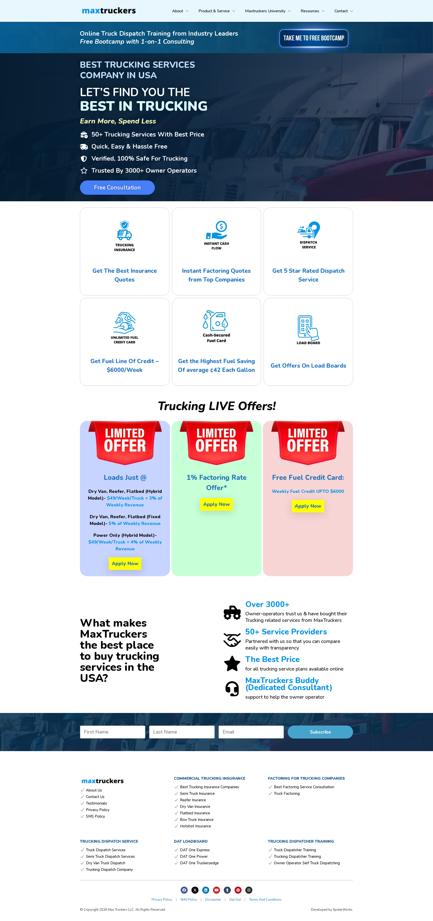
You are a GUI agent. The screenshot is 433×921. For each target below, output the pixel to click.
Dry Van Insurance (195, 806)
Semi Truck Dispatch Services (110, 856)
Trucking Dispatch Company (109, 869)
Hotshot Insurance (195, 826)
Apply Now (125, 563)
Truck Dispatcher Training (295, 850)
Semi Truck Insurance (197, 793)
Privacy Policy (98, 810)
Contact (341, 11)
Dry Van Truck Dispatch (105, 863)
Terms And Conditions (265, 899)
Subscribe (320, 732)
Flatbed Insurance (195, 813)
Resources (310, 11)
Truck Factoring (287, 793)
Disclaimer (213, 899)
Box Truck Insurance (196, 819)
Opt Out (235, 899)
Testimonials (96, 803)
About (177, 11)
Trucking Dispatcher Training (297, 856)
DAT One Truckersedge (199, 863)
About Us (94, 790)
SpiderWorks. (343, 909)
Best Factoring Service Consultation (304, 787)
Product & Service (214, 11)
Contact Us (95, 797)
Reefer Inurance (193, 800)
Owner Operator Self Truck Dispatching (307, 863)
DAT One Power (194, 856)
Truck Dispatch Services (106, 850)
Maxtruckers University (265, 11)
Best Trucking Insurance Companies (209, 787)
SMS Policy (95, 816)
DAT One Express (195, 850)
